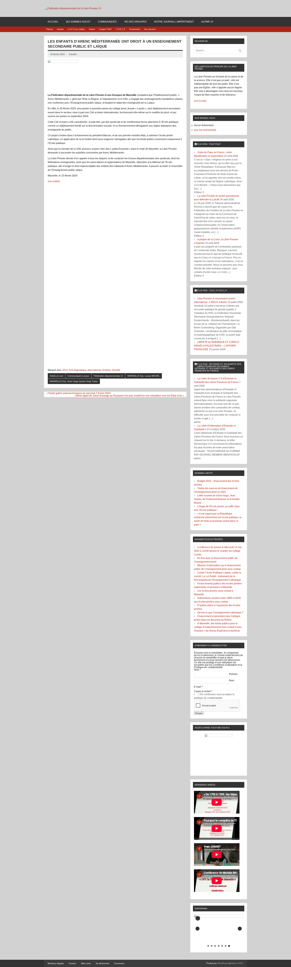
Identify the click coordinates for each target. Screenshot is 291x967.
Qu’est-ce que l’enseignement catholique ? (220, 612)
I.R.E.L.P (222, 290)
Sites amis (86, 963)
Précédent (197, 929)
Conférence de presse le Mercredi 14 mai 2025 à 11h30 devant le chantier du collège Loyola (218, 551)
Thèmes (49, 29)
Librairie (60, 29)
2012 (65, 370)
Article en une (56, 376)
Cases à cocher (203, 691)
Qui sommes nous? (78, 21)
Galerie (92, 29)
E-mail (198, 687)
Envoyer (198, 713)
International (94, 370)
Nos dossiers (150, 29)
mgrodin (73, 54)
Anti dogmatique (77, 370)
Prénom (233, 674)
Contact (72, 963)
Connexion (119, 963)
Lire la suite (200, 100)
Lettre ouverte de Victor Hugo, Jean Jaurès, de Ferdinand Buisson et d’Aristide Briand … (217, 499)
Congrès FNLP (105, 29)
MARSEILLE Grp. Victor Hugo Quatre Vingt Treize (74, 381)
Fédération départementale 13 (108, 376)
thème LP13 (237, 963)
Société (116, 370)
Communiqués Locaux (78, 376)
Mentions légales (56, 963)
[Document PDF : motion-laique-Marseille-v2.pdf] (115, 274)
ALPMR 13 (207, 21)
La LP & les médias (76, 29)
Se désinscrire (102, 963)
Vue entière (54, 181)
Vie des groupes (135, 21)
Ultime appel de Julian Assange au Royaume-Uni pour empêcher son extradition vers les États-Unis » (129, 395)
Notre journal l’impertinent (174, 21)
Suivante (240, 929)
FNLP (218, 144)
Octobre (106, 370)
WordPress (222, 963)
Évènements (134, 29)
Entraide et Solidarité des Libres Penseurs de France (215, 369)
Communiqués (107, 21)
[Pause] (198, 918)
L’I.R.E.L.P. (120, 29)
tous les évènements (205, 130)
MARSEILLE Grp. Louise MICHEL (143, 376)
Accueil (53, 21)
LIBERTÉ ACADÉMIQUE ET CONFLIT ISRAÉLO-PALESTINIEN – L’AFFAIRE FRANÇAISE (216, 346)
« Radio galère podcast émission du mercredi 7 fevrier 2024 (78, 393)
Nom (197, 669)
